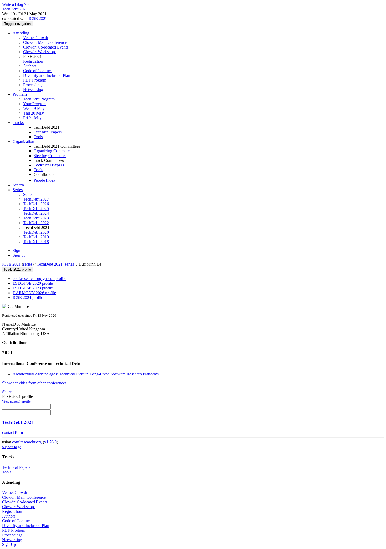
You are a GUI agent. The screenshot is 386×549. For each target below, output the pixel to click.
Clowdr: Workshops (39, 52)
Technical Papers (48, 132)
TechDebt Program (39, 99)
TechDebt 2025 (36, 208)
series (27, 264)
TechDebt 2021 (49, 264)
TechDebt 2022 (36, 222)
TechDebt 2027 (36, 199)
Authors (29, 66)
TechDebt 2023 (36, 218)
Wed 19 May (34, 108)
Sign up (19, 255)
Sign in (18, 250)
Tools (38, 136)
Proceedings (33, 85)
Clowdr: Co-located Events (45, 47)
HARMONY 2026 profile (34, 292)
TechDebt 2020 (36, 232)
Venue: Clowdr (35, 37)
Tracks (18, 122)
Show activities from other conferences (34, 383)
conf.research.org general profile (39, 278)
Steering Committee (50, 155)
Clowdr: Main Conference (45, 42)
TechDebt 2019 (36, 237)
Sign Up (9, 544)
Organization (23, 141)
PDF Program (34, 80)
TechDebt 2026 (36, 204)
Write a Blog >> (15, 4)
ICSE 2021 (38, 18)
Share (7, 392)
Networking (33, 89)
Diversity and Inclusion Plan (46, 75)
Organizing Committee (52, 151)
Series (28, 194)
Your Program (34, 103)
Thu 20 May (33, 113)
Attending (21, 33)
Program (20, 94)
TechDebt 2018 (36, 241)
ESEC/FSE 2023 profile (33, 288)
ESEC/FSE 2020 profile (33, 283)
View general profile (16, 401)
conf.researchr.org (27, 442)
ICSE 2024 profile (28, 297)
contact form (12, 432)
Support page (11, 447)
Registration (33, 61)
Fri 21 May (32, 118)
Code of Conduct (37, 70)
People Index (44, 180)
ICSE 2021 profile (17, 269)
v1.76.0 (50, 442)
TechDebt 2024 (36, 213)
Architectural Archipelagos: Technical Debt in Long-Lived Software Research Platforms (86, 374)
